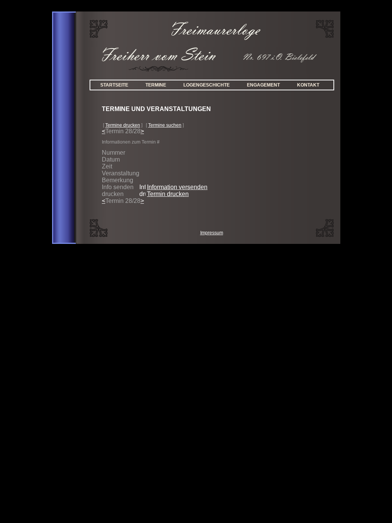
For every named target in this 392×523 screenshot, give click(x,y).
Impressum (211, 232)
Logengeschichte (206, 85)
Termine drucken (122, 125)
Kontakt (308, 85)
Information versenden (177, 187)
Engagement (263, 85)
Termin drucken (168, 194)
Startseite (114, 85)
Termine (155, 85)
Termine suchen (164, 125)
